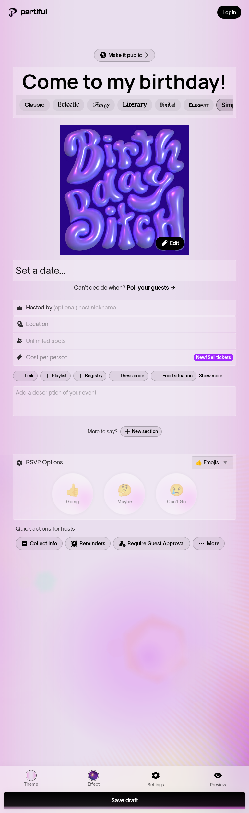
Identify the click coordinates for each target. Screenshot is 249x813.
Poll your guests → (151, 288)
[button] (124, 324)
